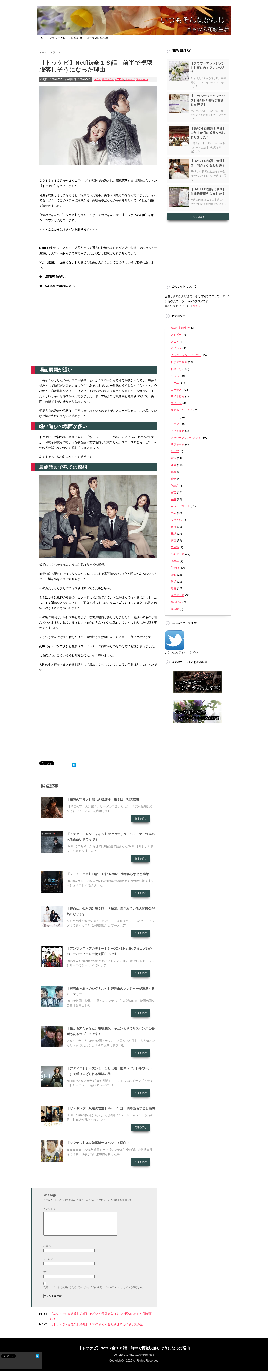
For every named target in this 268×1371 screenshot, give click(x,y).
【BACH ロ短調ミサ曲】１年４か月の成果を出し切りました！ (208, 133)
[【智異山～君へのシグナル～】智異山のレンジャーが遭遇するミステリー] (52, 1005)
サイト (46, 1271)
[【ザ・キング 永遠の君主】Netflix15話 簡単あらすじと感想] (52, 1125)
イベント (176, 348)
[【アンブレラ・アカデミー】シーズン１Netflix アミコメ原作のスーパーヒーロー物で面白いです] (52, 965)
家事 (173, 499)
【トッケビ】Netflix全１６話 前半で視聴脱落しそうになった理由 (134, 1348)
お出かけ (176, 369)
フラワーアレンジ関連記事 (65, 37)
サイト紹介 (177, 396)
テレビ (175, 417)
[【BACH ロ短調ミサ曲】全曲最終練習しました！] (179, 205)
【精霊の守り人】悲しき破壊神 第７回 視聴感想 (103, 799)
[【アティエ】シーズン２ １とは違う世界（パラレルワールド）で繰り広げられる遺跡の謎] (52, 1085)
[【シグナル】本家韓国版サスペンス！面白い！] (52, 1160)
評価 (173, 574)
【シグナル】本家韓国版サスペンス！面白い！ (100, 1142)
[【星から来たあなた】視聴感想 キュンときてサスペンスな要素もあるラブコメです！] (52, 1045)
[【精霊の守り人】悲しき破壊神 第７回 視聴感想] (52, 816)
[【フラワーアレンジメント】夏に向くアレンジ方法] (179, 79)
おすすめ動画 (179, 362)
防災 (173, 581)
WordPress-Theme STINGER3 (134, 1355)
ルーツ (175, 451)
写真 (173, 471)
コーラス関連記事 (97, 37)
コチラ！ (197, 306)
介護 (173, 458)
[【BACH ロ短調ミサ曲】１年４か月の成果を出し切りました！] (179, 144)
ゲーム (175, 382)
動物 (173, 478)
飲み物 (175, 609)
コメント (49, 1209)
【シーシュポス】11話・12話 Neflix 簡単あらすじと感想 (108, 874)
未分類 (175, 547)
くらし (175, 375)
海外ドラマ (177, 554)
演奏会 (175, 561)
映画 (173, 540)
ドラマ (97, 79)
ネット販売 (177, 430)
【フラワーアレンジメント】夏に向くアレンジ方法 (208, 68)
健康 (173, 465)
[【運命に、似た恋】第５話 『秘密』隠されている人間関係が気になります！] (52, 925)
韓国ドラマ (108, 79)
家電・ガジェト (180, 506)
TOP (42, 37)
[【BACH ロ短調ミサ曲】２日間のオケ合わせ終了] (179, 177)
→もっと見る (198, 216)
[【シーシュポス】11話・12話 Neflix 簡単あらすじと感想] (52, 891)
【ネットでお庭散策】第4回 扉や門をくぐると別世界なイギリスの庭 (96, 1324)
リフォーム (177, 444)
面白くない (142, 79)
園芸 (173, 492)
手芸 (173, 513)
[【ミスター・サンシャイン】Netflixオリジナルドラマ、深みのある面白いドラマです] (52, 851)
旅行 (173, 526)
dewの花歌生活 (180, 327)
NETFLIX (119, 79)
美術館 (175, 567)
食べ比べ (176, 602)
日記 (173, 533)
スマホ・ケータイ (182, 410)
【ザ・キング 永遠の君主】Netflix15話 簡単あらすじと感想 (111, 1108)
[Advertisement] (98, 334)
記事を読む (141, 818)
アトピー (176, 334)
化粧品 (175, 485)
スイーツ (176, 403)
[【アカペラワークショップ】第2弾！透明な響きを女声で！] (179, 111)
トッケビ (130, 79)
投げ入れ (176, 519)
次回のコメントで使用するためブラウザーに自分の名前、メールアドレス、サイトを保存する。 (94, 1287)
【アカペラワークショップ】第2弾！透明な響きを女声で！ (208, 100)
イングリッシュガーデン (186, 355)
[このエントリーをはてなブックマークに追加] (74, 764)
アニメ (175, 341)
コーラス (176, 389)
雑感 (173, 588)
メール (48, 1259)
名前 (47, 1246)
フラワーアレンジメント (186, 437)
